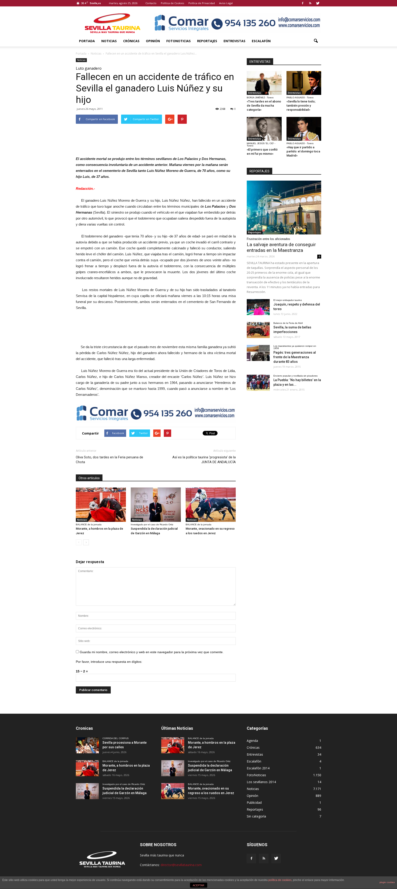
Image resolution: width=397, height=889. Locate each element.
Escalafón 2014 (258, 768)
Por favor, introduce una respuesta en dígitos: (109, 661)
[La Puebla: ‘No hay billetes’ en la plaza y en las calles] (258, 383)
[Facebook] (302, 3)
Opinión (153, 41)
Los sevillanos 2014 (261, 782)
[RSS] (310, 3)
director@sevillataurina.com (181, 865)
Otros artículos (89, 478)
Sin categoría (256, 816)
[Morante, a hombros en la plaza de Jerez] (101, 504)
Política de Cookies (172, 3)
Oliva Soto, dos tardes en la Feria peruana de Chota (109, 459)
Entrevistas (234, 41)
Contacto (150, 3)
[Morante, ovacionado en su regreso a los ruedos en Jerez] (211, 504)
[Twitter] (317, 3)
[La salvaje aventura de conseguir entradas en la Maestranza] (284, 207)
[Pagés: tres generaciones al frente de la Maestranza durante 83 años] (258, 353)
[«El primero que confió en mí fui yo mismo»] (264, 129)
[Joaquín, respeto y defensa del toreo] (258, 307)
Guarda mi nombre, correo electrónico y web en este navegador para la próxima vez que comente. (152, 652)
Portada (87, 41)
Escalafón (261, 41)
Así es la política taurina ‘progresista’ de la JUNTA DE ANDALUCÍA (204, 459)
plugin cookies (387, 882)
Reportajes (207, 41)
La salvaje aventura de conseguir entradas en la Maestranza (281, 247)
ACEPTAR (198, 885)
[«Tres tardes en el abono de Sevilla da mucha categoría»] (264, 83)
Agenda (252, 740)
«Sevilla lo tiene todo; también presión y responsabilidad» (300, 105)
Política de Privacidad (201, 3)
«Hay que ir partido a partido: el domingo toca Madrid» (303, 151)
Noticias (109, 41)
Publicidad (254, 802)
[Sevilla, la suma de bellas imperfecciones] (258, 330)
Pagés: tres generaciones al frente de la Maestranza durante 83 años (294, 357)
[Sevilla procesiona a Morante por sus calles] (87, 745)
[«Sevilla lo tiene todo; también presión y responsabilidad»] (303, 83)
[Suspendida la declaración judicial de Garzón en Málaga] (156, 504)
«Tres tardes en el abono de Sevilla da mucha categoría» (264, 105)
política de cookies (280, 880)
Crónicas (131, 41)
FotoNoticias (178, 41)
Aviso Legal (226, 3)
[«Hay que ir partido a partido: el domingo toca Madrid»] (303, 129)
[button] (315, 41)
